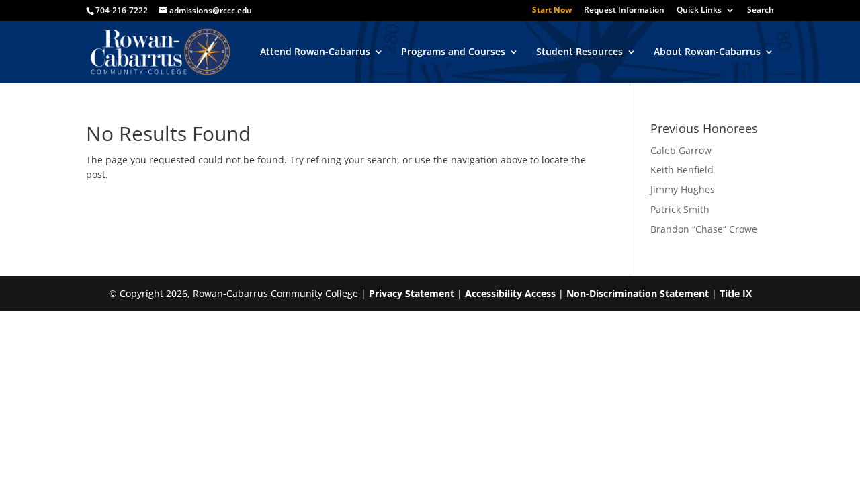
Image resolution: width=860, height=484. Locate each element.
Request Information (624, 10)
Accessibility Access (510, 293)
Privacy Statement (411, 293)
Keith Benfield (682, 169)
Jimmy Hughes (682, 189)
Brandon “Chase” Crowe (703, 229)
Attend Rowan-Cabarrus (315, 52)
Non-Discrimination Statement (637, 293)
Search (760, 10)
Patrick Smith (680, 209)
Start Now (552, 10)
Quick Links (699, 10)
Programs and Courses (453, 52)
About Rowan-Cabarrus (707, 52)
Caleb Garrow (681, 150)
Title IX (736, 293)
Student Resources (579, 52)
